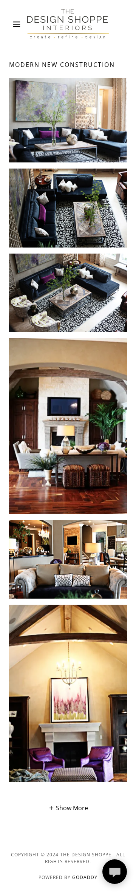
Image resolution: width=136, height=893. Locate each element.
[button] (18, 24)
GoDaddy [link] (84, 877)
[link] (68, 24)
